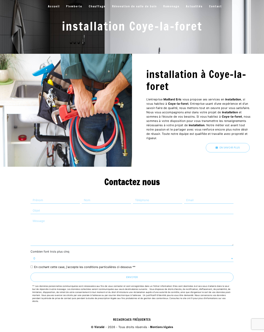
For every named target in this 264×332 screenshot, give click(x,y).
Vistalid (99, 327)
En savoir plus (229, 147)
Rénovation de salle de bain (134, 6)
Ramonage (171, 6)
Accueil (54, 6)
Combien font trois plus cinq (50, 251)
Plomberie (74, 6)
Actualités (194, 6)
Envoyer (132, 277)
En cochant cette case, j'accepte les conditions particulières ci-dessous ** (84, 267)
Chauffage (97, 6)
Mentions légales (161, 327)
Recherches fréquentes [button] (132, 319)
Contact (215, 6)
